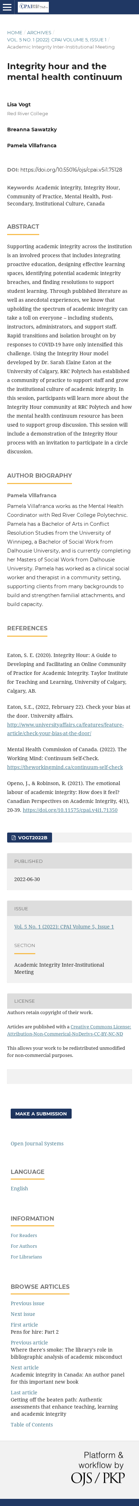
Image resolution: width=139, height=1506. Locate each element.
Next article (25, 1367)
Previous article (29, 1342)
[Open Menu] (7, 7)
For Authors (24, 1246)
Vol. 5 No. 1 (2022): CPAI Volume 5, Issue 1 (57, 39)
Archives (39, 32)
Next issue (23, 1314)
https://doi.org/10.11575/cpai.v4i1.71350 (70, 810)
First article (24, 1324)
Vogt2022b (32, 837)
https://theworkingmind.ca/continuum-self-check (65, 767)
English (19, 1188)
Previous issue (28, 1303)
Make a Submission (41, 1113)
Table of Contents (32, 1424)
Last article (24, 1392)
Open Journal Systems (37, 1143)
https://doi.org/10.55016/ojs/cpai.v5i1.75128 (71, 170)
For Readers (24, 1235)
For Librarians (26, 1256)
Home (14, 32)
